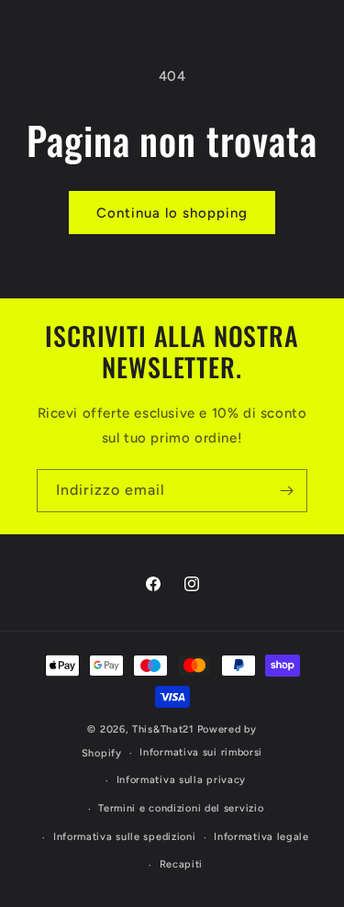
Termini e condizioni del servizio (180, 808)
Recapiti (182, 864)
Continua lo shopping (172, 213)
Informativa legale (261, 837)
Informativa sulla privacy (182, 780)
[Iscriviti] (286, 490)
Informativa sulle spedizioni (124, 837)
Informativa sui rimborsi (200, 752)
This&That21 (163, 729)
